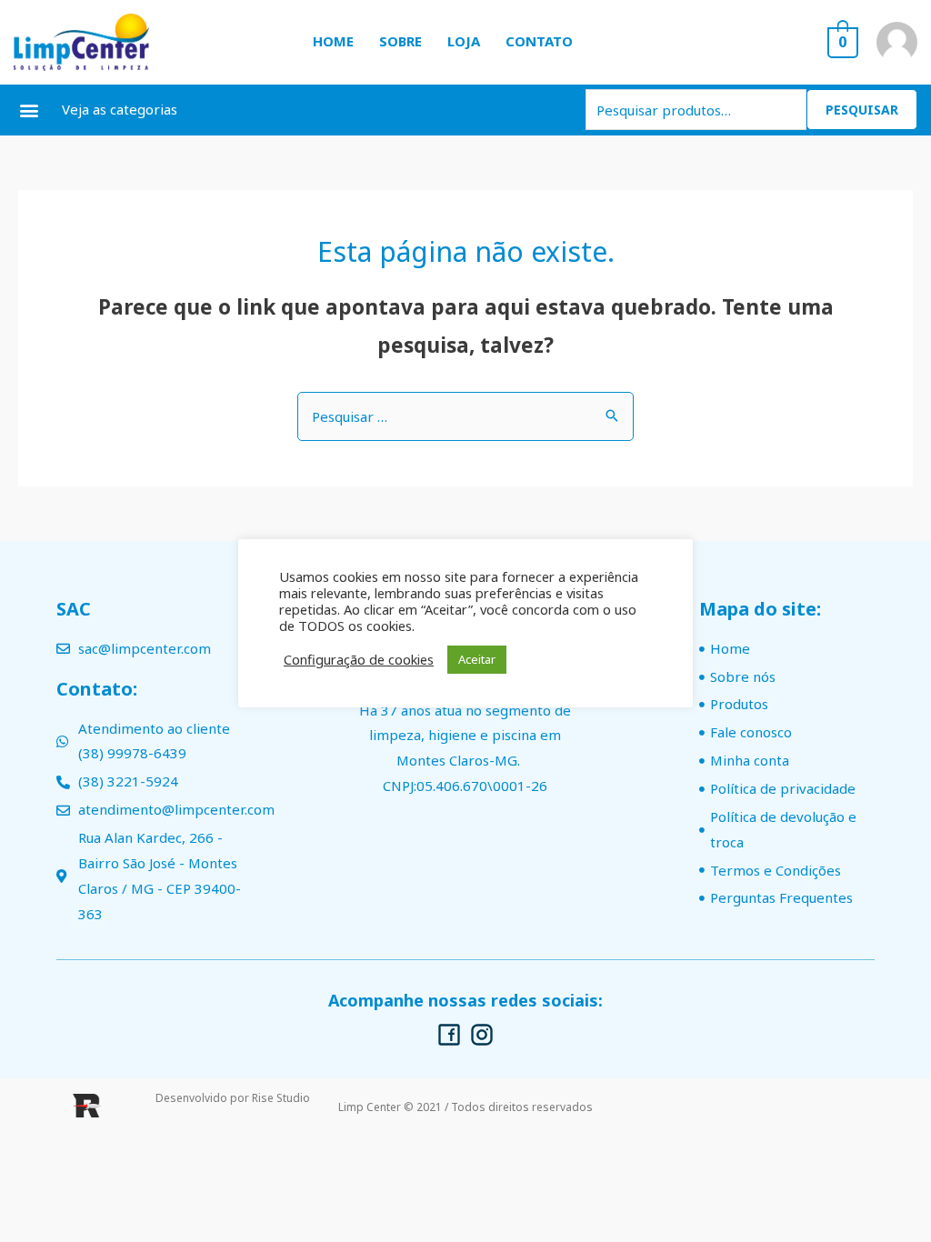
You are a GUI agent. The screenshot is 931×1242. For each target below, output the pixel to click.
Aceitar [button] (477, 659)
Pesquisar (862, 109)
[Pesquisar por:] (465, 416)
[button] (29, 110)
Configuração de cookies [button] (359, 659)
